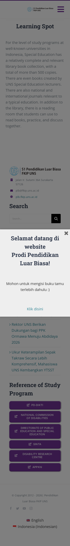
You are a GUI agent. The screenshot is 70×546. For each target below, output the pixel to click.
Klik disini (35, 308)
